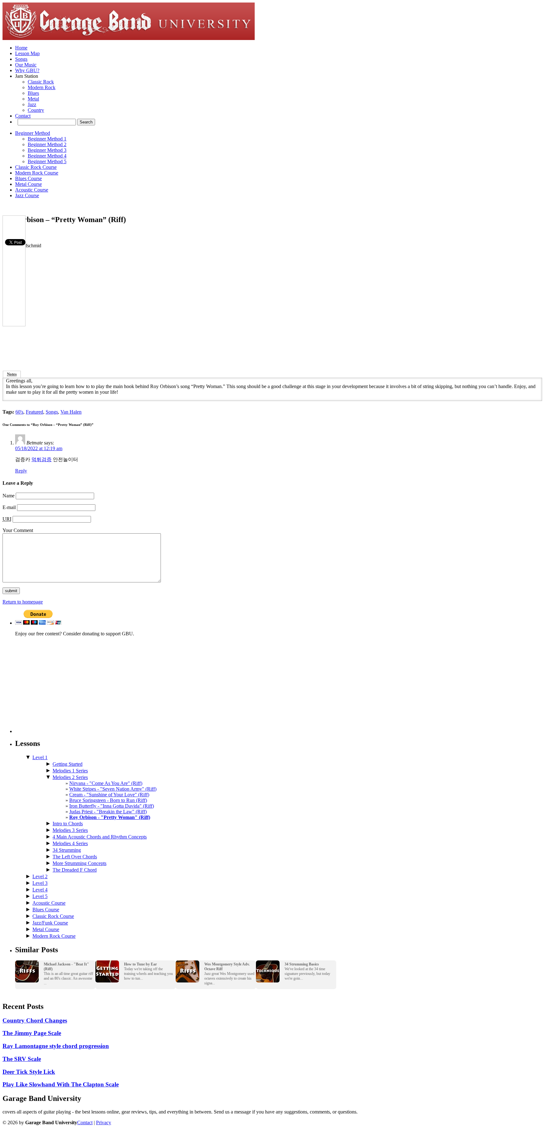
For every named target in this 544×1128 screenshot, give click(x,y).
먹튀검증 (41, 459)
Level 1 (40, 757)
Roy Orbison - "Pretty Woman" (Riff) (109, 817)
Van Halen (71, 412)
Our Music (26, 64)
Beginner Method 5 (47, 161)
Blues (33, 93)
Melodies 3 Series (70, 830)
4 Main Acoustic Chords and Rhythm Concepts (100, 836)
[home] (129, 38)
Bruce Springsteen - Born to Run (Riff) (108, 800)
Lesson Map (27, 53)
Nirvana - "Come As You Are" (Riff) (105, 783)
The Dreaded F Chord (75, 870)
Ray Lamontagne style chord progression (56, 1046)
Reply (21, 470)
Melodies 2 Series (70, 777)
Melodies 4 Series (70, 843)
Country (36, 110)
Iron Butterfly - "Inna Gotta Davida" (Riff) (111, 806)
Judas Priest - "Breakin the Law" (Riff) (108, 811)
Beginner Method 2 (47, 144)
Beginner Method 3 (47, 150)
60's (19, 412)
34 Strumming (67, 850)
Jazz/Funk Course (50, 922)
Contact (23, 115)
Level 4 (40, 889)
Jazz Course (27, 195)
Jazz (32, 104)
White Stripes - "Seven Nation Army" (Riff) (112, 789)
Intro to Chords (68, 823)
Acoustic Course (31, 189)
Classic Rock (41, 81)
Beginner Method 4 (47, 155)
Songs (21, 59)
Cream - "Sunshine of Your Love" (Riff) (109, 794)
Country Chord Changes (35, 1020)
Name (8, 495)
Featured (34, 412)
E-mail (9, 507)
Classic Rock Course (36, 167)
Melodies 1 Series (70, 770)
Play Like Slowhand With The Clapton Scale (61, 1084)
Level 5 (40, 896)
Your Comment (18, 530)
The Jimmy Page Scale (32, 1033)
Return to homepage (23, 601)
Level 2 (40, 876)
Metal (33, 98)
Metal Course (28, 184)
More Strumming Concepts (79, 863)
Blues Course (28, 178)
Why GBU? (27, 70)
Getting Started (67, 764)
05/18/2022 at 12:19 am (38, 448)
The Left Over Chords (75, 856)
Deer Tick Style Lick (29, 1071)
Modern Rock (41, 87)
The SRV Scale (22, 1059)
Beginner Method (32, 133)
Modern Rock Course (36, 172)
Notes (12, 374)
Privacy (103, 1122)
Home (21, 47)
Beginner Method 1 (47, 138)
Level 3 (40, 883)
